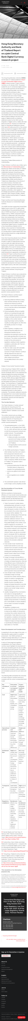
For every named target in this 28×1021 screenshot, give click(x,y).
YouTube (3, 999)
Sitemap (3, 1016)
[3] (7, 254)
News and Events (5, 979)
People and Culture (5, 967)
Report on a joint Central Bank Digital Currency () (13, 81)
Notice (15, 1014)
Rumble (3, 1007)
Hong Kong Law (7, 67)
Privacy (12, 1014)
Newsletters (4, 977)
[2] (9, 127)
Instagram (3, 1003)
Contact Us (8, 1016)
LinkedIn (3, 997)
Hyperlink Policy (21, 1014)
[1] (10, 123)
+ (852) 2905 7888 (9, 925)
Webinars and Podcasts (6, 981)
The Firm (3, 963)
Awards (3, 971)
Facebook (3, 1001)
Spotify (3, 1005)
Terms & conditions (5, 1014)
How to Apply (4, 991)
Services (3, 965)
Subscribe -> (6, 955)
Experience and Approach (7, 969)
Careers (3, 989)
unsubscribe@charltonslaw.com (19, 887)
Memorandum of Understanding (12, 167)
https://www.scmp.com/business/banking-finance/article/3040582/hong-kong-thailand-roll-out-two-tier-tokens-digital (13, 864)
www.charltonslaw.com (8, 928)
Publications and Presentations (8, 983)
